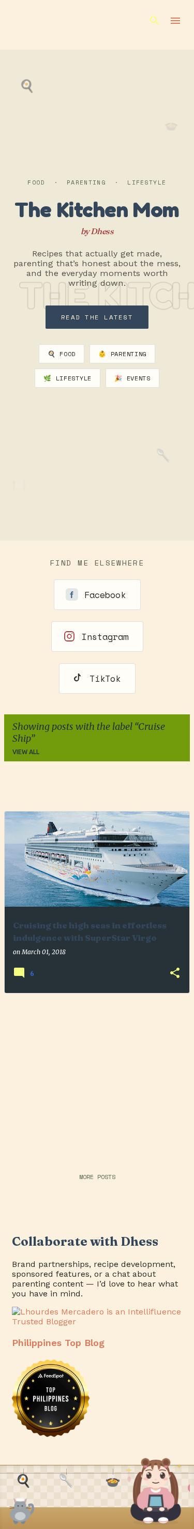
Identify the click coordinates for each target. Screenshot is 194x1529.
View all (25, 751)
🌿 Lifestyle (67, 378)
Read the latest (97, 317)
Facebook (105, 594)
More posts (97, 1176)
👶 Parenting (122, 353)
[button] (175, 974)
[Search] (154, 20)
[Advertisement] (97, 1074)
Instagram (105, 636)
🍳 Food (62, 353)
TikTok (105, 678)
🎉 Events (132, 378)
